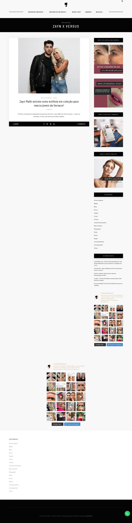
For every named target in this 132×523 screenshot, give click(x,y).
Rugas (96, 238)
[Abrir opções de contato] (127, 513)
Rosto (96, 235)
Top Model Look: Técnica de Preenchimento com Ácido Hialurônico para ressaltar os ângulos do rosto (108, 263)
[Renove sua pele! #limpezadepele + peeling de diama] (97, 308)
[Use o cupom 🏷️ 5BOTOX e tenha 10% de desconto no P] (112, 308)
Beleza (96, 203)
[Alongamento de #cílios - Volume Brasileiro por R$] (97, 323)
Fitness (96, 219)
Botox (96, 210)
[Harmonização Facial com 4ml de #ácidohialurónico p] (120, 323)
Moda (55, 98)
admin (16, 124)
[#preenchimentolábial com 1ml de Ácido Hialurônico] (105, 330)
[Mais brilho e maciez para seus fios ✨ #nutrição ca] (97, 315)
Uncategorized (98, 245)
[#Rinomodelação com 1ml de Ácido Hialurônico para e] (112, 338)
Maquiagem (97, 229)
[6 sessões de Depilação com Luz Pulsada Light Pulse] (112, 330)
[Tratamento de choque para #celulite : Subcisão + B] (105, 338)
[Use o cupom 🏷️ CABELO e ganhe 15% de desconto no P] (105, 315)
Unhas (96, 248)
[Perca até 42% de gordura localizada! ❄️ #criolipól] (105, 323)
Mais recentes (46, 98)
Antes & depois (98, 200)
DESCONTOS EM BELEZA (57, 12)
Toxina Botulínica (99, 241)
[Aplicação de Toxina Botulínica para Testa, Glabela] (120, 330)
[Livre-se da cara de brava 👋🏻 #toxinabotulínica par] (120, 315)
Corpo (96, 216)
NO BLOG (99, 12)
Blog (95, 206)
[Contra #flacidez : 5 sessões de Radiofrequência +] (112, 315)
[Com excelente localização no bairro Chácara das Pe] (97, 338)
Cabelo (96, 213)
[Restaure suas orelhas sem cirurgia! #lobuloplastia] (105, 308)
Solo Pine (89, 516)
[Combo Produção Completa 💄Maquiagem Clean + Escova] (120, 338)
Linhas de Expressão (100, 222)
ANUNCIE (88, 12)
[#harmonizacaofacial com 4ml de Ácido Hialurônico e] (120, 308)
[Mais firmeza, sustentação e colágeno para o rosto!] (112, 323)
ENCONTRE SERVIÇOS (35, 12)
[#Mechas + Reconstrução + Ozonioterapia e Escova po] (97, 330)
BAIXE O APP (76, 12)
